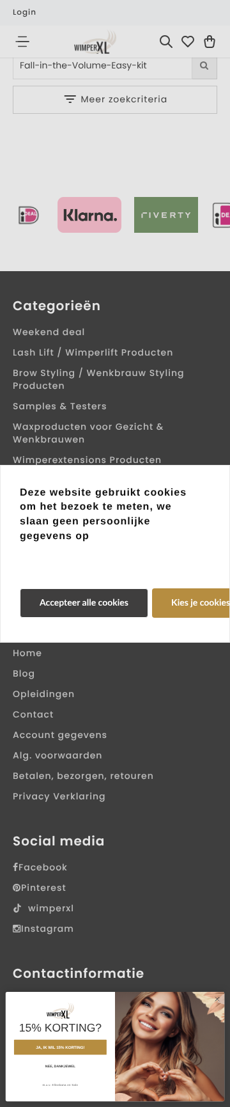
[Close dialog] (217, 999)
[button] (84, 603)
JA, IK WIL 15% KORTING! (60, 1047)
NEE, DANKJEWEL (60, 1066)
